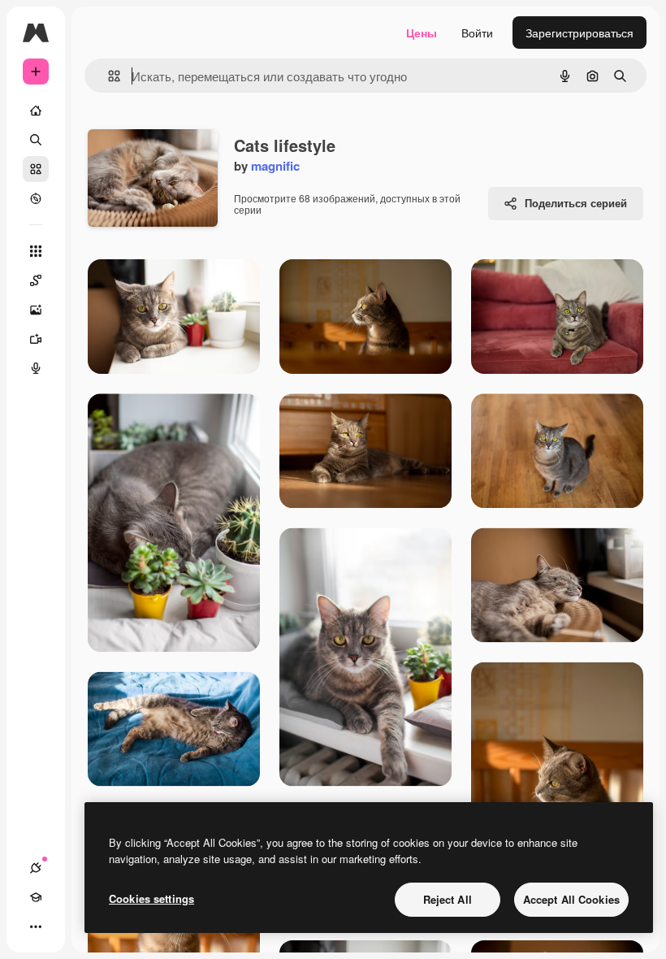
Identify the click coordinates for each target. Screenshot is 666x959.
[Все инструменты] (36, 251)
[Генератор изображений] (36, 310)
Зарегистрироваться (579, 32)
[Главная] (36, 111)
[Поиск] (36, 140)
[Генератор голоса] (36, 368)
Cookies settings (151, 898)
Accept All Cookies (571, 899)
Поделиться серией (576, 202)
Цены (421, 32)
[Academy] (36, 897)
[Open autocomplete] (107, 76)
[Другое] (36, 926)
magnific (275, 166)
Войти (477, 32)
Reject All (447, 899)
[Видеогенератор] (36, 339)
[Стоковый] (36, 169)
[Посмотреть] (36, 198)
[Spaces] (36, 280)
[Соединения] (36, 868)
